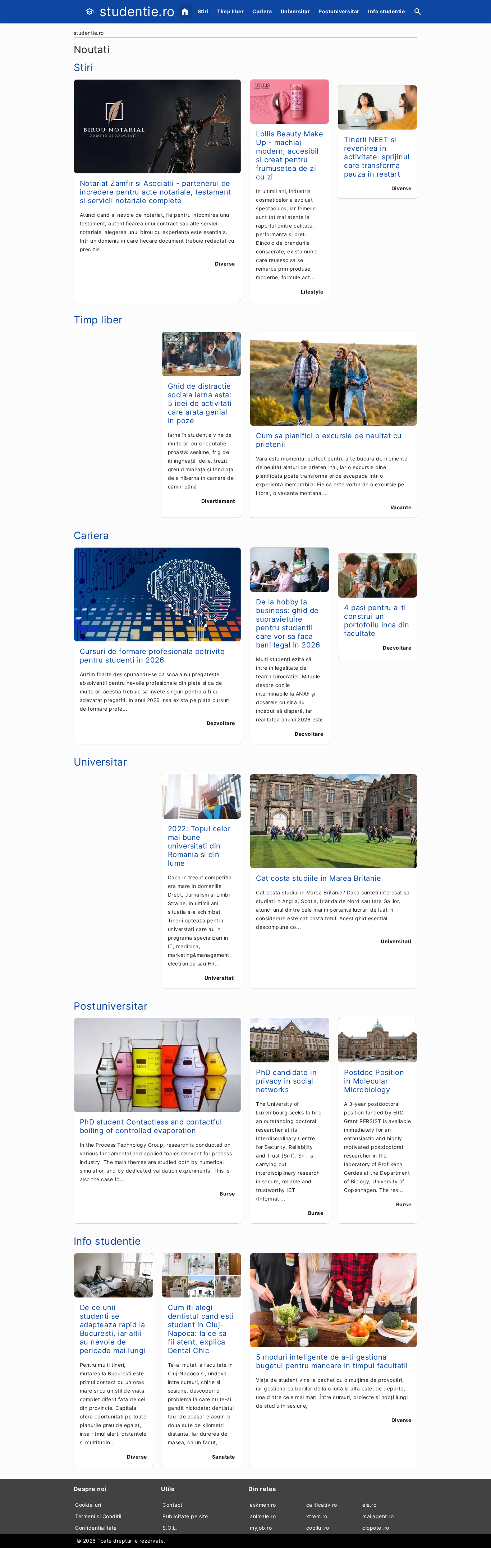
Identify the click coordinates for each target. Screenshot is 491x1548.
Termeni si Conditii (98, 1516)
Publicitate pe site (185, 1516)
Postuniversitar (338, 11)
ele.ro (369, 1505)
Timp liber (230, 11)
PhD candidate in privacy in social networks (286, 1081)
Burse (227, 1194)
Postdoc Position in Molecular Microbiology (374, 1081)
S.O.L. (170, 1528)
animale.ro (263, 1516)
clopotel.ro (375, 1528)
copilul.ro (317, 1528)
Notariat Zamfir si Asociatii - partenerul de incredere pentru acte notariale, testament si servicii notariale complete (155, 192)
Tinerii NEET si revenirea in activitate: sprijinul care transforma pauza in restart (377, 156)
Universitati (220, 978)
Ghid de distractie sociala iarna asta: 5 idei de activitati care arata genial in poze (200, 403)
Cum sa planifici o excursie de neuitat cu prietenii (329, 440)
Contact (172, 1505)
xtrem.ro (316, 1516)
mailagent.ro (378, 1516)
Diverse (225, 264)
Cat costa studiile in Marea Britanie (318, 878)
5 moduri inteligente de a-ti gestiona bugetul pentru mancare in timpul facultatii (332, 1361)
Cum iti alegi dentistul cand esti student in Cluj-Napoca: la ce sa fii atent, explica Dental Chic (201, 1329)
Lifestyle (312, 292)
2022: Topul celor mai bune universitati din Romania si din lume (199, 845)
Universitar (295, 11)
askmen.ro (263, 1505)
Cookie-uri (88, 1505)
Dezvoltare (221, 723)
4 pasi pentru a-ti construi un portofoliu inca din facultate (376, 620)
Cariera (262, 11)
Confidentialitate (96, 1528)
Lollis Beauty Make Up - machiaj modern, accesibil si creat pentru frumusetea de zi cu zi (289, 155)
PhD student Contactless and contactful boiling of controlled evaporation (151, 1126)
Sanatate (223, 1457)
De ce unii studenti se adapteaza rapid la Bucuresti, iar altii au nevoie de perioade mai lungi (113, 1329)
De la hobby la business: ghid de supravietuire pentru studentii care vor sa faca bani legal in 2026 (288, 623)
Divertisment (218, 501)
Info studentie (386, 11)
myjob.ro (261, 1528)
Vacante (401, 507)
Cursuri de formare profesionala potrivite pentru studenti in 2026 (152, 655)
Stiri (203, 11)
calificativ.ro (321, 1505)
